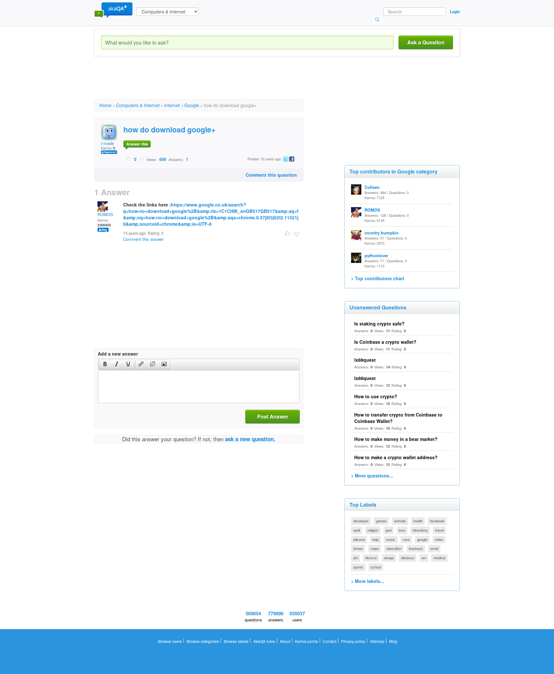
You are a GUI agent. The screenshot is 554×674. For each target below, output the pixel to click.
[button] (105, 364)
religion (372, 530)
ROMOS (105, 214)
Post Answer (272, 416)
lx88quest (365, 360)
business (416, 548)
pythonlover (376, 255)
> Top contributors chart (377, 278)
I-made (107, 143)
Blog (393, 641)
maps (374, 548)
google (422, 539)
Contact (329, 641)
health (418, 520)
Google (191, 105)
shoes (358, 548)
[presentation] (105, 364)
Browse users (170, 641)
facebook (437, 520)
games (381, 520)
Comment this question (271, 175)
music (390, 539)
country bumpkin (382, 233)
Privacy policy (353, 641)
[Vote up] (128, 159)
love (402, 530)
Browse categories (203, 641)
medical (439, 557)
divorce (371, 557)
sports (358, 566)
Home (105, 105)
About (285, 641)
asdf (356, 530)
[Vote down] (142, 159)
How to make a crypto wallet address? (396, 457)
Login (455, 11)
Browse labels (236, 641)
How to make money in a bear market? (396, 439)
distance (407, 557)
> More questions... (372, 475)
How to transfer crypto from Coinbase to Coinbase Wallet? (398, 417)
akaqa (389, 557)
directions (420, 530)
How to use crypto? (375, 396)
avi (424, 557)
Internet (172, 105)
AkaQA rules (264, 641)
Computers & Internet (138, 105)
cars (406, 539)
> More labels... (367, 581)
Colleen (372, 187)
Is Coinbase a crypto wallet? (385, 342)
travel (439, 530)
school (376, 566)
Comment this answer (143, 239)
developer (361, 520)
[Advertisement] (211, 83)
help (375, 539)
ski (355, 557)
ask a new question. (250, 439)
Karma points (306, 641)
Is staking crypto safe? (379, 323)
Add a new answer (118, 353)
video (439, 539)
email (434, 548)
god (388, 530)
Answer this (137, 144)
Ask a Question (425, 42)
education (393, 548)
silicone (359, 539)
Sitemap (377, 641)
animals (400, 520)
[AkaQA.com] (113, 10)
